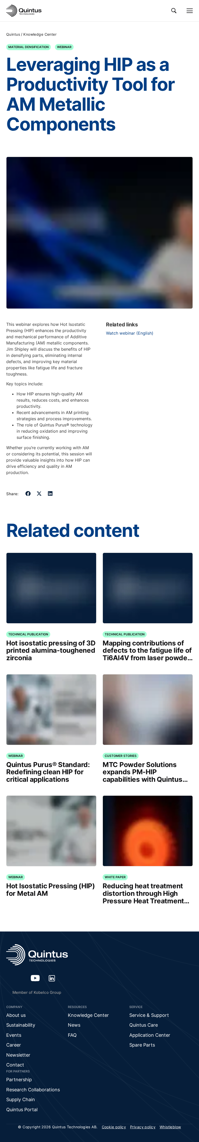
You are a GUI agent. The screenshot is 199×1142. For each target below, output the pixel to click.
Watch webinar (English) (129, 333)
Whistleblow (170, 1127)
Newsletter (18, 1055)
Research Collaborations (33, 1089)
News (74, 1025)
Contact (15, 1065)
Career (13, 1045)
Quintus (13, 34)
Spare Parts (142, 1045)
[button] (28, 494)
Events (13, 1035)
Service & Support (149, 1015)
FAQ (72, 1035)
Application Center (149, 1035)
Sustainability (20, 1025)
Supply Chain (20, 1099)
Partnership (19, 1079)
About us (16, 1015)
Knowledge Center (39, 34)
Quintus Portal (22, 1109)
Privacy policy (142, 1127)
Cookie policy (114, 1127)
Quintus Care (143, 1025)
